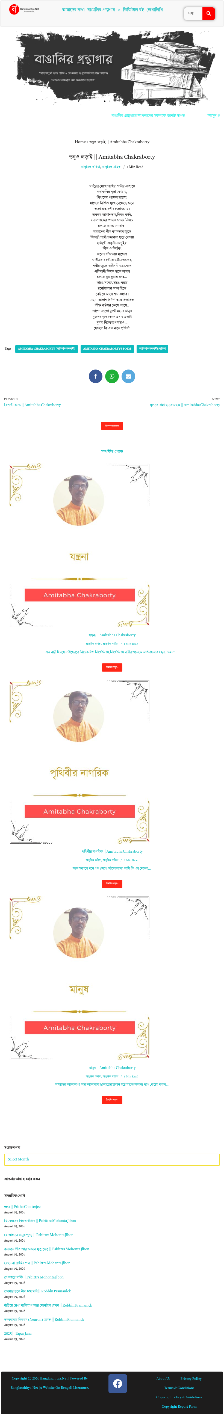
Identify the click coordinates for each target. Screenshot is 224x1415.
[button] (152, 667)
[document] (112, 707)
